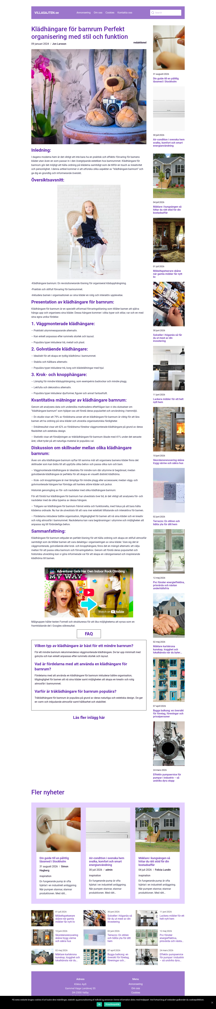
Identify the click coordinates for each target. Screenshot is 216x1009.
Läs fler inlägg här (89, 717)
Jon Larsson (59, 43)
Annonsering (84, 12)
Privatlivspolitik (112, 1004)
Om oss (98, 12)
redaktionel (139, 42)
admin (109, 869)
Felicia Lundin (163, 869)
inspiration (45, 876)
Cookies (109, 12)
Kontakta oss (124, 12)
